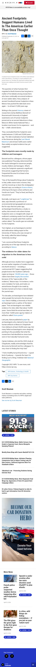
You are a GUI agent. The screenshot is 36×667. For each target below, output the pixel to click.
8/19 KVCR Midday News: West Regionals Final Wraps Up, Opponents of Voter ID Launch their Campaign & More (17, 481)
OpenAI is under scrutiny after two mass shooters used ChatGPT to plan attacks (25, 581)
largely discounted (22, 277)
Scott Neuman (12, 34)
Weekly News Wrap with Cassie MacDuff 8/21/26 (18, 452)
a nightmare (25, 199)
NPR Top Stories (12, 375)
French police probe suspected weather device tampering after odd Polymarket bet (10, 592)
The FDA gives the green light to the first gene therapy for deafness (10, 625)
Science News (27, 187)
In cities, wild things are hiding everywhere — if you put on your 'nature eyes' (25, 617)
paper (25, 320)
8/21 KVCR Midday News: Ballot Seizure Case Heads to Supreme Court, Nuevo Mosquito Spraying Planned (17, 444)
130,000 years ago (21, 274)
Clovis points (18, 315)
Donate (30, 3)
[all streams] (33, 664)
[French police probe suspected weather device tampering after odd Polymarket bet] (10, 578)
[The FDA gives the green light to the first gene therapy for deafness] (10, 614)
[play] (3, 665)
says (3, 301)
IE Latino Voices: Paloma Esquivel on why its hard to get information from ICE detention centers (17, 491)
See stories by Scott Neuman (12, 400)
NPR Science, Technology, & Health (18, 371)
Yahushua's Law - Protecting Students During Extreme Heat (17, 472)
